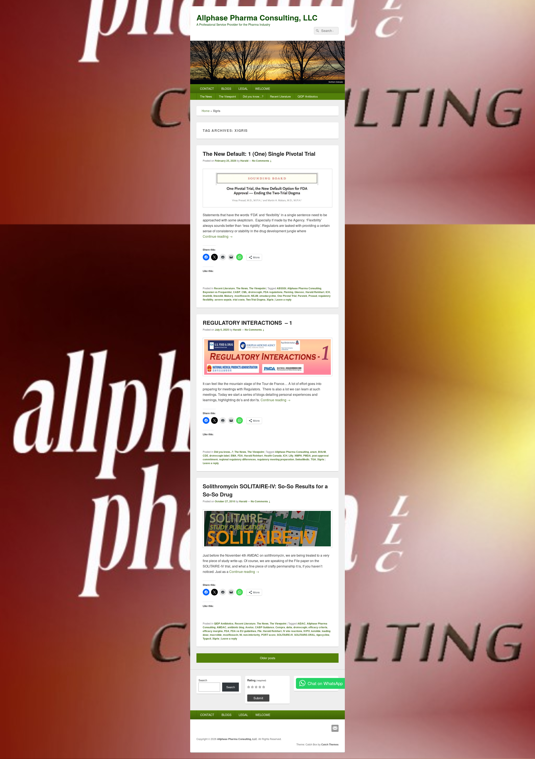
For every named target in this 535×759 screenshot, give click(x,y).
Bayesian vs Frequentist (217, 292)
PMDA (307, 455)
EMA (233, 455)
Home (206, 111)
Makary (228, 296)
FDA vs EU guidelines (243, 631)
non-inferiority (251, 635)
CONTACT (207, 88)
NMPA (298, 455)
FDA (240, 455)
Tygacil (207, 638)
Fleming (288, 292)
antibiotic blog (236, 627)
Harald (244, 160)
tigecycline (322, 635)
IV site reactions (292, 631)
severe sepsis (223, 299)
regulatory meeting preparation (275, 459)
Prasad (312, 296)
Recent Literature (280, 96)
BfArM (322, 452)
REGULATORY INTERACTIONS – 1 (247, 322)
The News (206, 96)
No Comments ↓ (262, 160)
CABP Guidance (264, 627)
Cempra (280, 627)
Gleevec (299, 292)
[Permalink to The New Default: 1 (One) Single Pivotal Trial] (267, 209)
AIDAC (301, 623)
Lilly (291, 455)
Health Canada (273, 455)
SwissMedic (302, 459)
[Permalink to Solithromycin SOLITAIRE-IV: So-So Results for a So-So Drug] (267, 549)
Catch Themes (330, 744)
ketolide (316, 631)
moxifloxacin (242, 296)
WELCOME (262, 88)
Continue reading (218, 236)
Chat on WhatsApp (325, 683)
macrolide (216, 635)
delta (289, 627)
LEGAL (243, 88)
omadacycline (267, 296)
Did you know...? (223, 452)
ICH (328, 292)
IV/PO (306, 631)
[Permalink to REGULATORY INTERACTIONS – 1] (267, 378)
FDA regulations (273, 292)
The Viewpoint (227, 96)
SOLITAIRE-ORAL (304, 635)
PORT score (268, 635)
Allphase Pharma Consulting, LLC (256, 17)
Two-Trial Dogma (255, 299)
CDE (205, 455)
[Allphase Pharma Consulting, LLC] (267, 82)
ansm (313, 452)
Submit (258, 698)
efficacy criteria (317, 627)
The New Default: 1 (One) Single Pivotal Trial (259, 153)
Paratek (302, 296)
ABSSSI (281, 288)
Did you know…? (253, 96)
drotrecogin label (219, 455)
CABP (236, 292)
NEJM (254, 296)
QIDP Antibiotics (308, 96)
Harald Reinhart (315, 292)
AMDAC (221, 627)
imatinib (207, 296)
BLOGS (226, 88)
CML (244, 292)
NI (240, 635)
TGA (313, 459)
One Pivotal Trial (287, 296)
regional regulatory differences (237, 459)
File (259, 631)
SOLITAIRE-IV (285, 635)
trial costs (239, 299)
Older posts (267, 658)
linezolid (218, 296)
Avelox (249, 627)
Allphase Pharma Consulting (304, 288)
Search (203, 680)
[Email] (335, 728)
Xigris (270, 299)
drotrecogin (255, 292)
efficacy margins (213, 631)
